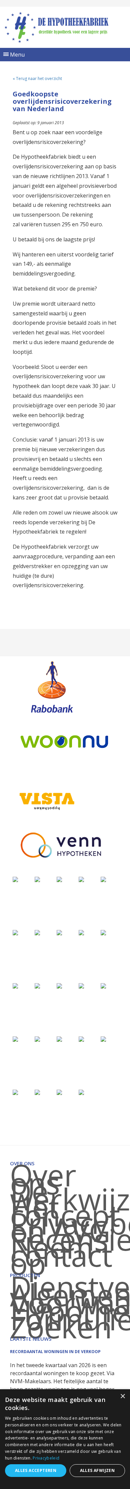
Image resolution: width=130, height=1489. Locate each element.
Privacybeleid (46, 1458)
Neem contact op (61, 1255)
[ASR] (103, 985)
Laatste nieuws (30, 1338)
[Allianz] (37, 879)
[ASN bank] (37, 985)
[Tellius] (59, 1092)
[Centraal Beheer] (59, 932)
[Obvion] (103, 932)
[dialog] (65, 1439)
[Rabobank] (52, 687)
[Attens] (15, 1038)
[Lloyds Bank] (103, 1038)
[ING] (59, 879)
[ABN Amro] (59, 985)
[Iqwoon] (81, 932)
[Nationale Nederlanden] (37, 932)
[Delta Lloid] (37, 1038)
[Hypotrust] (59, 1038)
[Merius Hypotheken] (15, 879)
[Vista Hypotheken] (46, 801)
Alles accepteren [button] (35, 1470)
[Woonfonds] (81, 1092)
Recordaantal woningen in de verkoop (55, 1351)
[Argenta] (81, 985)
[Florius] (103, 879)
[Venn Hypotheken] (61, 845)
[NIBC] (15, 1092)
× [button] (122, 1396)
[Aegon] (81, 879)
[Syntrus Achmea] (37, 1092)
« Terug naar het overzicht (37, 78)
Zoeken (61, 1327)
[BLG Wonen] (15, 985)
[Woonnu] (64, 741)
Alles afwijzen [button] (97, 1470)
